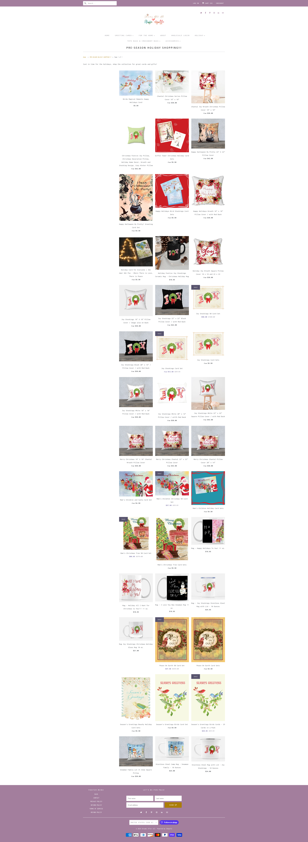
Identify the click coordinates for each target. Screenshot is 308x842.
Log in (196, 3)
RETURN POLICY (96, 805)
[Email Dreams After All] (222, 13)
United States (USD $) (142, 822)
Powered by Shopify (164, 828)
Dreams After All (148, 828)
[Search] (85, 3)
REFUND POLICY (96, 812)
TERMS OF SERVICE (96, 809)
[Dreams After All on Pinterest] (209, 13)
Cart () (208, 3)
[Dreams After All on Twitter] (201, 13)
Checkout (220, 3)
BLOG (96, 794)
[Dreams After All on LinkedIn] (218, 13)
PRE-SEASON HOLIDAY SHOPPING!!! (154, 47)
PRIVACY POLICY (96, 801)
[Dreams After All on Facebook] (205, 13)
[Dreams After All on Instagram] (214, 13)
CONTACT (96, 798)
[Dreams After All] (154, 20)
